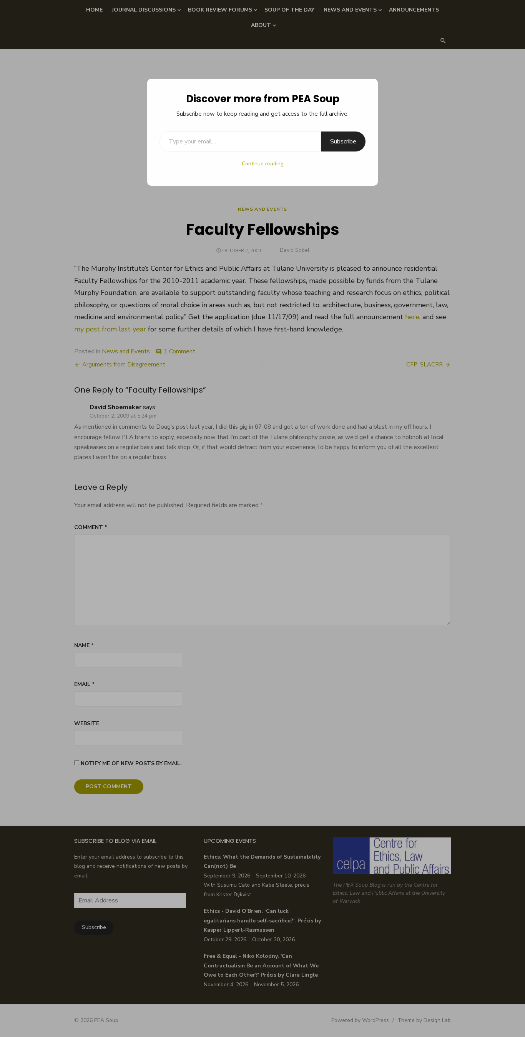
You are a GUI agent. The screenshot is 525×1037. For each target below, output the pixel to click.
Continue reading (263, 163)
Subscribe (343, 141)
